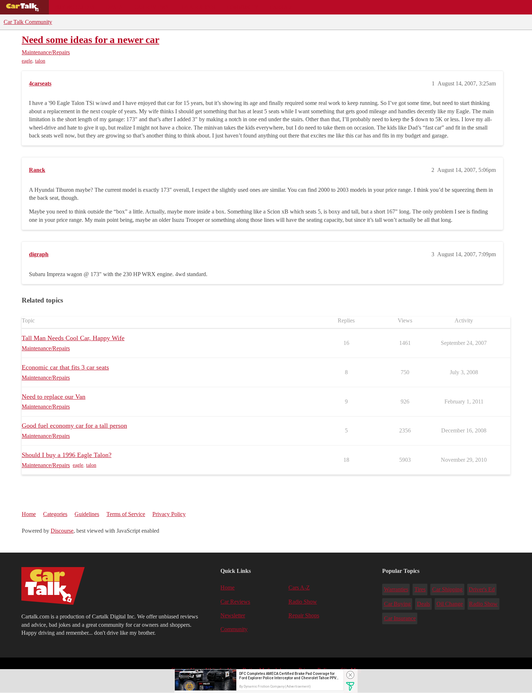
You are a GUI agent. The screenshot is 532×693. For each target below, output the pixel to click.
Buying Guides (74, 7)
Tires (420, 589)
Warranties (396, 589)
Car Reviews (151, 7)
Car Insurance (400, 618)
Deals (114, 7)
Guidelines (87, 514)
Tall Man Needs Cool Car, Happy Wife (73, 338)
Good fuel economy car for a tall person (74, 425)
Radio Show (302, 602)
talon (40, 61)
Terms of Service (125, 514)
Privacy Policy (169, 514)
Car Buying (397, 604)
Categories (55, 514)
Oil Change (449, 604)
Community (242, 7)
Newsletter (232, 615)
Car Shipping (447, 589)
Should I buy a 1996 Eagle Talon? (66, 455)
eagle (27, 61)
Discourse (62, 531)
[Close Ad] (350, 675)
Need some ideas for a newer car (90, 39)
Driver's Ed (482, 589)
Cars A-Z (281, 7)
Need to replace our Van (53, 396)
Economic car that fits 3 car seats (65, 367)
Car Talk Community (28, 22)
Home (29, 514)
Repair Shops (197, 7)
